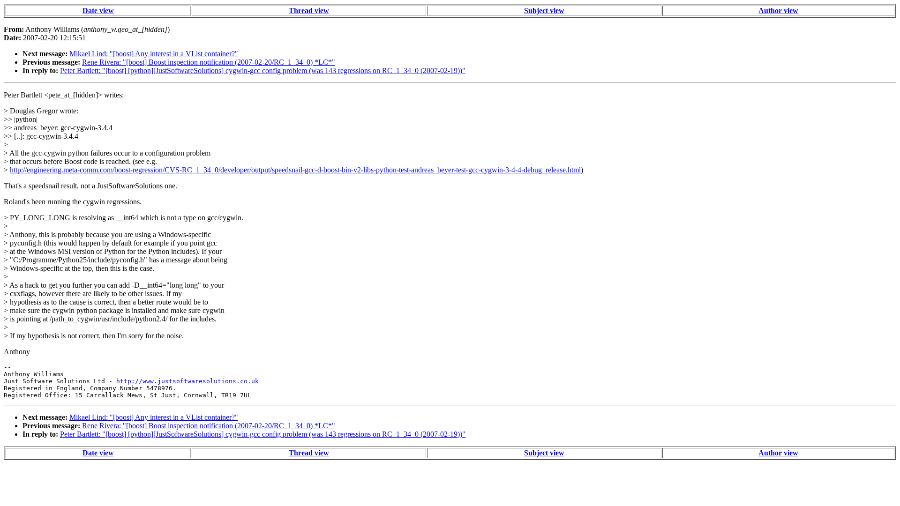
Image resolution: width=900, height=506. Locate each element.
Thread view (309, 11)
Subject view (544, 11)
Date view (98, 11)
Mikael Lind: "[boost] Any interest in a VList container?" (153, 54)
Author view (778, 11)
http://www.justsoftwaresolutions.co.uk (187, 381)
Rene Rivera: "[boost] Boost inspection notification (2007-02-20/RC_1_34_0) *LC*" (208, 62)
